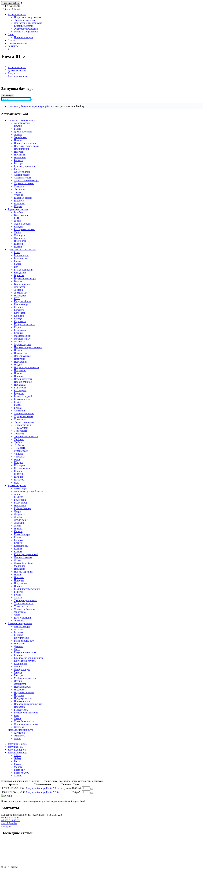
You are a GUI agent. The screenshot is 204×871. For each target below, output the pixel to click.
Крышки (18, 333)
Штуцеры (19, 479)
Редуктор (19, 393)
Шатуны (18, 462)
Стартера (19, 727)
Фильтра (18, 453)
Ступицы (19, 186)
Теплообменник (22, 425)
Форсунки (19, 456)
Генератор (19, 643)
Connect (18, 775)
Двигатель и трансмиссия (28, 23)
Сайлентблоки (22, 171)
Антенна (19, 629)
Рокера (18, 404)
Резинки (18, 160)
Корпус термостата (24, 324)
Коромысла (20, 321)
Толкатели (19, 433)
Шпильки (19, 203)
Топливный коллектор (26, 436)
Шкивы (18, 471)
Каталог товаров (17, 67)
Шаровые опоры (23, 197)
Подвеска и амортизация (27, 17)
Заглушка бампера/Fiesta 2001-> (43, 788)
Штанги (18, 476)
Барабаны (19, 212)
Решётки (18, 591)
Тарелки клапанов (24, 422)
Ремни (17, 402)
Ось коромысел (22, 356)
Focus (17, 761)
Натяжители (20, 353)
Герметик (19, 275)
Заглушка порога (17, 749)
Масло (17, 738)
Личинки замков (23, 557)
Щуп (16, 482)
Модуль (18, 672)
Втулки (18, 125)
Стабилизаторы (22, 177)
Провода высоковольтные (28, 704)
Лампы (18, 666)
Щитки (18, 246)
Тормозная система (24, 20)
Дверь (17, 511)
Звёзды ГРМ (20, 292)
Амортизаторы (22, 123)
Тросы (17, 192)
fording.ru (6, 826)
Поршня (18, 376)
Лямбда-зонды (22, 669)
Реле (16, 715)
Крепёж (18, 543)
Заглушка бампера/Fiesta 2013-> (43, 792)
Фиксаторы (20, 612)
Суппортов (20, 238)
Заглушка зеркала (17, 744)
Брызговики (20, 499)
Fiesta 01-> (19, 769)
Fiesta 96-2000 (21, 772)
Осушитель (20, 683)
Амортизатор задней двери (28, 491)
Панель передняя (23, 571)
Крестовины (21, 330)
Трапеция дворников (25, 600)
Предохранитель (23, 698)
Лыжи (17, 560)
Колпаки (18, 540)
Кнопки (18, 655)
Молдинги (20, 566)
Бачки (17, 252)
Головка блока (22, 284)
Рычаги (18, 169)
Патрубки (19, 358)
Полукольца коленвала (26, 367)
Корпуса (18, 327)
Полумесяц (20, 370)
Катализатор (21, 304)
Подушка (19, 695)
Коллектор (20, 312)
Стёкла (18, 597)
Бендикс (18, 635)
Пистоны (19, 577)
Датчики (18, 646)
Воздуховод (20, 502)
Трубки (18, 442)
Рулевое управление (25, 166)
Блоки (17, 261)
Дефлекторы (21, 520)
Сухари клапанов (23, 416)
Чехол (17, 614)
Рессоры (18, 163)
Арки (17, 494)
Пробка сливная (23, 381)
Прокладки (20, 384)
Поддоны (19, 364)
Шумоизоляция (22, 617)
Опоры (18, 134)
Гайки (17, 128)
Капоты (18, 531)
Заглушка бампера (17, 76)
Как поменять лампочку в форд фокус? (22, 850)
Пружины (19, 154)
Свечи (17, 718)
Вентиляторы (21, 637)
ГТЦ (16, 218)
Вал (16, 266)
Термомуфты (21, 427)
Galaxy (17, 758)
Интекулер (20, 295)
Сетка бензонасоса (24, 721)
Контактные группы (25, 660)
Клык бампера (22, 534)
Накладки (19, 568)
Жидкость (19, 735)
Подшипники (21, 148)
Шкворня (19, 200)
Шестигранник (22, 468)
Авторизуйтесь (18, 106)
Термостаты (20, 430)
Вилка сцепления (23, 269)
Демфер (18, 517)
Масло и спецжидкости (26, 31)
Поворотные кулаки (25, 143)
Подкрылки (20, 583)
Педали (18, 140)
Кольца (18, 318)
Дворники (19, 514)
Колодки (18, 226)
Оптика (18, 681)
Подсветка (20, 689)
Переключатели (22, 686)
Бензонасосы (21, 258)
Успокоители (21, 450)
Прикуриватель (22, 701)
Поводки (19, 580)
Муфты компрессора (25, 678)
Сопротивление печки (26, 724)
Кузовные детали (23, 25)
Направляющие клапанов (28, 347)
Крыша (18, 551)
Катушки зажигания (25, 652)
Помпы (18, 373)
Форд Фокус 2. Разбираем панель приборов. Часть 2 (29, 856)
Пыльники (20, 157)
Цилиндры (20, 241)
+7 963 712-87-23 (10, 820)
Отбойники (20, 137)
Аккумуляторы (22, 626)
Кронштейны (21, 545)
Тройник (19, 439)
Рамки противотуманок (27, 589)
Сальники (19, 410)
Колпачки (19, 315)
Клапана (18, 307)
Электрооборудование (26, 28)
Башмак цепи (21, 255)
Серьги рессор (22, 174)
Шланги (18, 243)
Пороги (18, 586)
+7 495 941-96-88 (10, 817)
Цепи (17, 459)
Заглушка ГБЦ (15, 746)
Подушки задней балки (26, 146)
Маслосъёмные (22, 338)
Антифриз (19, 732)
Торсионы (19, 189)
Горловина (20, 505)
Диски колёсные (23, 131)
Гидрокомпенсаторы (25, 278)
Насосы (18, 350)
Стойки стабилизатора (26, 180)
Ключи (18, 537)
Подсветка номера (24, 692)
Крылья (18, 548)
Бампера (18, 497)
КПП (17, 298)
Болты (17, 264)
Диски (17, 220)
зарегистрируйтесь (42, 106)
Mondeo (18, 767)
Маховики (19, 341)
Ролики (18, 407)
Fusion (17, 764)
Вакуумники (21, 215)
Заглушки (13, 73)
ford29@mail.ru (9, 823)
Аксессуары (20, 488)
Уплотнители (21, 606)
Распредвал (20, 390)
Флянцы (18, 195)
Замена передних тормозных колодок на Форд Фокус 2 (31, 845)
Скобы (17, 232)
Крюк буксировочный (26, 554)
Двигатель (19, 287)
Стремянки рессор (24, 183)
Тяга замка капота (23, 603)
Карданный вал (22, 301)
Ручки (17, 594)
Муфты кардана (22, 344)
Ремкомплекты (22, 399)
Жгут (17, 649)
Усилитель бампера (24, 609)
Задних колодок (22, 223)
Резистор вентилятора (26, 712)
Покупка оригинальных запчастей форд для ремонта (30, 839)
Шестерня (19, 465)
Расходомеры (21, 709)
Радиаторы (20, 387)
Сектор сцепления (24, 413)
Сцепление (20, 419)
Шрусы (18, 206)
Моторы (18, 675)
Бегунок (18, 632)
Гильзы (18, 281)
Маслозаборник (22, 335)
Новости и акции (23, 37)
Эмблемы (19, 620)
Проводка (19, 706)
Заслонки (19, 289)
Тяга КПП (19, 448)
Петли (17, 574)
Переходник (20, 361)
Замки (17, 525)
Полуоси (19, 151)
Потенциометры (23, 379)
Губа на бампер (22, 508)
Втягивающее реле (24, 640)
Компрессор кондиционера (28, 658)
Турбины (19, 445)
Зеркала (18, 528)
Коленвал (19, 310)
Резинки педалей (23, 396)
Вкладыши (20, 272)
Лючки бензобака (23, 563)
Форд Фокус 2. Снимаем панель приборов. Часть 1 (29, 861)
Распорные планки (24, 229)
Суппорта (19, 235)
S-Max (17, 755)
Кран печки (20, 663)
